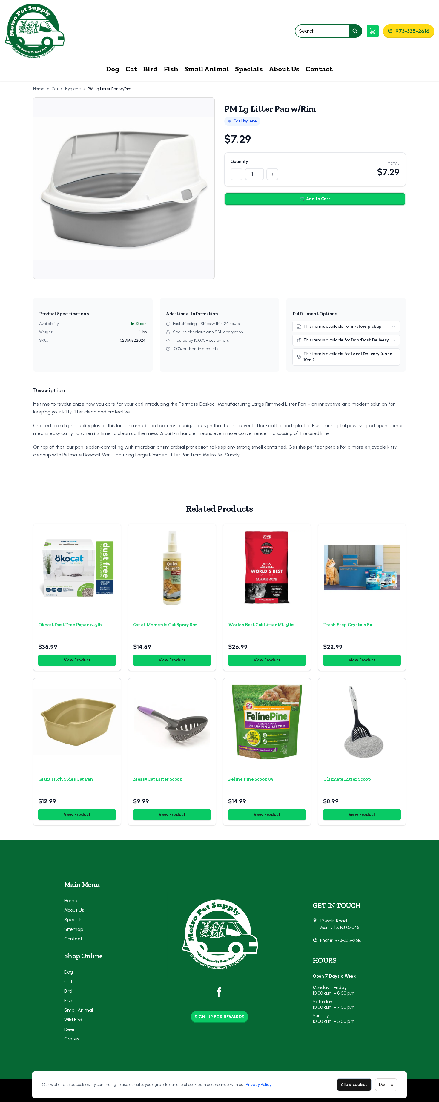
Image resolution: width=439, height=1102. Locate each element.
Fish (171, 69)
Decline (386, 1084)
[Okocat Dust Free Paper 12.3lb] (77, 567)
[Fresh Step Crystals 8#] (362, 567)
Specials (249, 69)
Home (38, 88)
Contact (319, 69)
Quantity (239, 161)
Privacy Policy (258, 1084)
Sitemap (73, 929)
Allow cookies (354, 1084)
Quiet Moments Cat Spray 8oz (165, 624)
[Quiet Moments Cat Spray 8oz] (172, 567)
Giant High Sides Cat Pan (65, 779)
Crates (71, 1039)
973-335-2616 (348, 940)
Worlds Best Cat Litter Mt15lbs (261, 624)
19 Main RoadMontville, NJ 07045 (340, 924)
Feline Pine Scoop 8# (251, 779)
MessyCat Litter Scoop (157, 779)
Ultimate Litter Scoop (347, 779)
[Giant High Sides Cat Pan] (77, 722)
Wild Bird (73, 1020)
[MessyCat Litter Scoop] (172, 722)
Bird (150, 69)
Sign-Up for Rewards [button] (219, 1017)
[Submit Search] (355, 31)
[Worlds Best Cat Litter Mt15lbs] (267, 567)
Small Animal (206, 69)
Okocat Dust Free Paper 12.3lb (70, 624)
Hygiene (73, 88)
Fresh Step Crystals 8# (347, 624)
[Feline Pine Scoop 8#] (267, 722)
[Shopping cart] (373, 31)
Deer (69, 1029)
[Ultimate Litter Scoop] (362, 722)
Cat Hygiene (245, 121)
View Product (77, 660)
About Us (284, 69)
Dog (112, 69)
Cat (131, 69)
